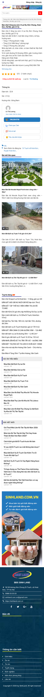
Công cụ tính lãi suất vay (11, 79)
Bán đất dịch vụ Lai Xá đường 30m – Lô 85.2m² (20, 334)
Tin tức (7, 664)
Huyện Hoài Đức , (10, 151)
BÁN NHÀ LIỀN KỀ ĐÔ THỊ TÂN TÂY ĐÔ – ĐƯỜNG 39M (22, 341)
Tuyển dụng (9, 668)
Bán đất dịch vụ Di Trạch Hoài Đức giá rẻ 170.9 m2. (21, 327)
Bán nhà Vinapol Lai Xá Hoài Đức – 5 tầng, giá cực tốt (22, 299)
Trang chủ (6, 19)
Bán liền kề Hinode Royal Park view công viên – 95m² (20, 191)
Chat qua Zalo (13, 125)
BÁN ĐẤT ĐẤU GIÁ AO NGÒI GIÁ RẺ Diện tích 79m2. (21, 302)
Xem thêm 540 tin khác (13, 114)
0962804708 (14, 120)
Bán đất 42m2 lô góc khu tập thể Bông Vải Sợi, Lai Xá (22, 312)
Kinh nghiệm (10, 672)
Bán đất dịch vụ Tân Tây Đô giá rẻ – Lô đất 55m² (19, 278)
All (11, 19)
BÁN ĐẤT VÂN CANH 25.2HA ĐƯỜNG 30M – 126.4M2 (22, 330)
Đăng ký (39, 2)
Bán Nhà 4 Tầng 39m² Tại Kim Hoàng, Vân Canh (20, 353)
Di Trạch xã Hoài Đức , (30, 148)
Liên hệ (8, 679)
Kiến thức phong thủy (13, 675)
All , (5, 146)
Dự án (7, 660)
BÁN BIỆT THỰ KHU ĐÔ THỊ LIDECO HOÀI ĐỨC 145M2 (22, 344)
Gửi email (12, 131)
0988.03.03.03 (10, 593)
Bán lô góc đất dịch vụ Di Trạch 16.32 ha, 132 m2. (20, 337)
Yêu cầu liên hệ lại (15, 137)
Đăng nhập (30, 2)
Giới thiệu (8, 656)
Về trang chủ (6, 69)
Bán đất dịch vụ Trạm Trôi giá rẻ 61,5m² (17, 234)
